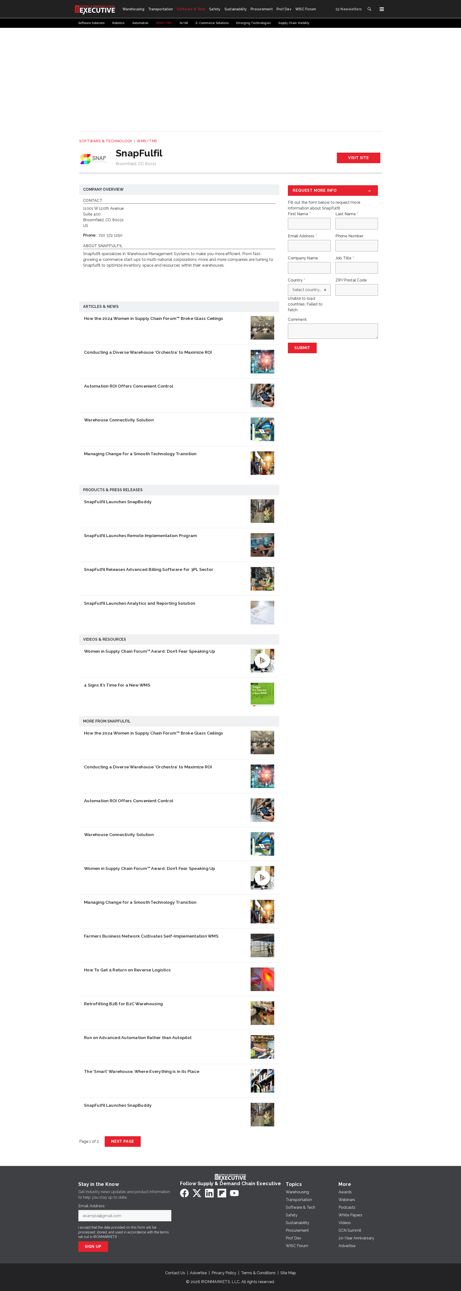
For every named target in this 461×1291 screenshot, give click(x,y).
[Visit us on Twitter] (197, 1193)
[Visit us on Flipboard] (222, 1193)
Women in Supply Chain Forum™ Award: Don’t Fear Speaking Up (149, 651)
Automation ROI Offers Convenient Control (128, 385)
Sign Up (93, 1246)
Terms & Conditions (258, 1273)
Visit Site (358, 157)
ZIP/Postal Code (351, 280)
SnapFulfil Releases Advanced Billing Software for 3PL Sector (148, 569)
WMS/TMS (147, 141)
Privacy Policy (129, 1237)
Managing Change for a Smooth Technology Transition (140, 453)
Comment (297, 320)
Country (296, 280)
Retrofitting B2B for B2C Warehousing (123, 1003)
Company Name (303, 258)
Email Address (302, 236)
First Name (299, 214)
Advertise (198, 1273)
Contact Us (175, 1273)
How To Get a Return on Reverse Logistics (127, 969)
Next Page (122, 1141)
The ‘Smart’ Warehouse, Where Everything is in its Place (141, 1071)
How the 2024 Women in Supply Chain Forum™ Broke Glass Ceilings (153, 318)
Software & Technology (105, 141)
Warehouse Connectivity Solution (119, 419)
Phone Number (349, 236)
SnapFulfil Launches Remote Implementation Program (140, 535)
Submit (302, 348)
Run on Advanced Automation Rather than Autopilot (138, 1037)
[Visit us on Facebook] (184, 1193)
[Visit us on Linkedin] (209, 1193)
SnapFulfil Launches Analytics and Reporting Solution (139, 603)
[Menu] (382, 9)
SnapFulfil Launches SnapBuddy (118, 501)
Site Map (288, 1273)
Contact (92, 201)
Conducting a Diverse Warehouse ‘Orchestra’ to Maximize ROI (148, 352)
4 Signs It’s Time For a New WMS (117, 684)
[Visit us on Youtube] (234, 1193)
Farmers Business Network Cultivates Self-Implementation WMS (151, 935)
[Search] (369, 9)
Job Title (344, 258)
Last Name (346, 214)
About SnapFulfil (103, 246)
